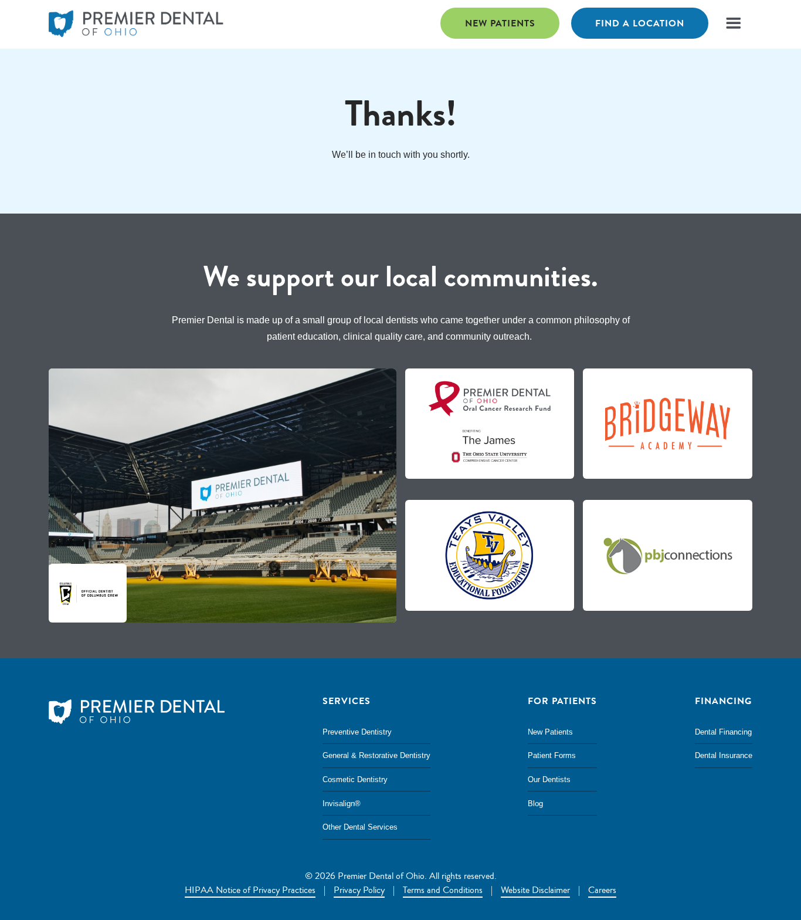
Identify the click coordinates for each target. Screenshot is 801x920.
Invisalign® (342, 803)
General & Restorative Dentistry (376, 755)
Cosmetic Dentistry (355, 779)
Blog (535, 803)
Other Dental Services (360, 827)
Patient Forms (552, 755)
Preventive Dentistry (357, 732)
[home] (137, 24)
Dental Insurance (723, 755)
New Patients (500, 23)
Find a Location (639, 23)
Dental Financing (723, 732)
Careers (602, 890)
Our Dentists (549, 779)
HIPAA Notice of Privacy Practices (250, 890)
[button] (733, 23)
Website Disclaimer (535, 890)
